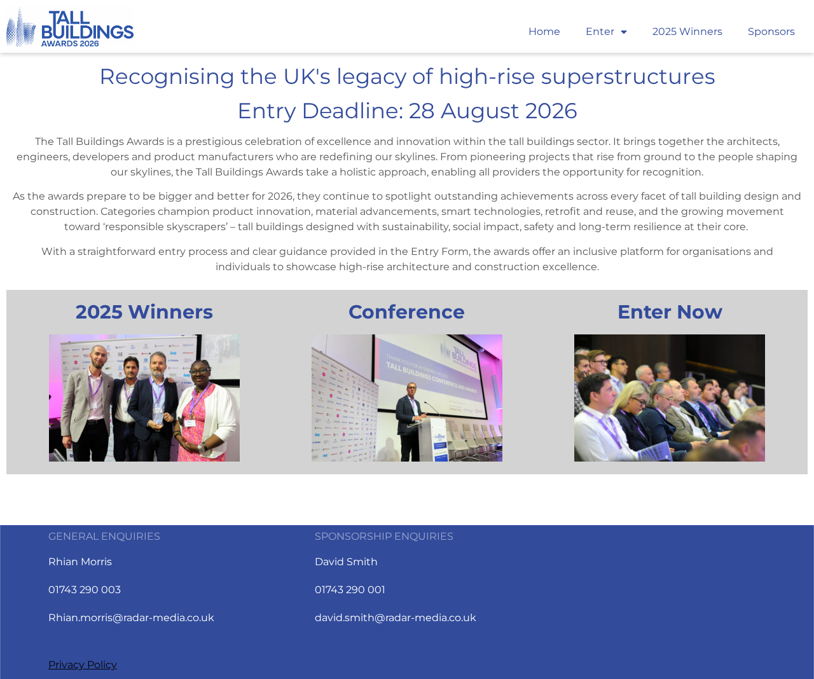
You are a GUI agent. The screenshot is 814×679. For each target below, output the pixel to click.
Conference (406, 312)
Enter (600, 31)
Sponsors (771, 31)
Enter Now (669, 312)
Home (544, 31)
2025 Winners (687, 31)
